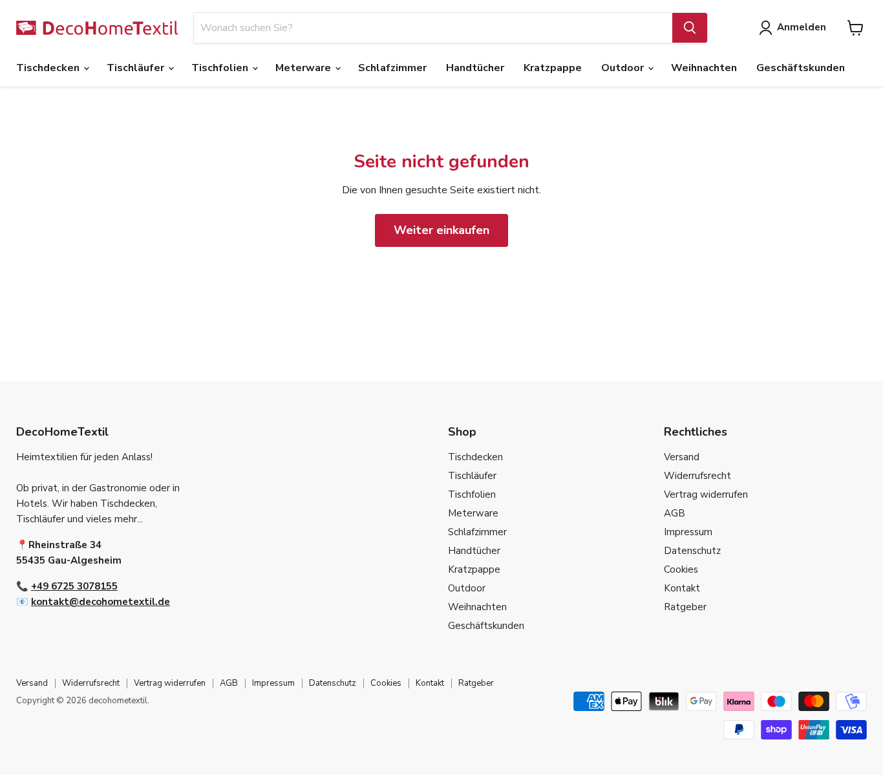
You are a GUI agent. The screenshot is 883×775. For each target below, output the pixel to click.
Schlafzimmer (392, 68)
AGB (674, 513)
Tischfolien (221, 68)
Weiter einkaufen (441, 230)
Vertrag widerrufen (706, 494)
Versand (681, 457)
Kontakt (682, 588)
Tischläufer (137, 68)
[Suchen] (689, 28)
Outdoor (623, 68)
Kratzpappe (553, 68)
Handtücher (475, 68)
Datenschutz (692, 550)
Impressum (688, 532)
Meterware (304, 68)
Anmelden (801, 27)
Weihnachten (704, 68)
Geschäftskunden (800, 68)
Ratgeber (685, 606)
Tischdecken (49, 68)
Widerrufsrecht (697, 475)
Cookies (681, 569)
